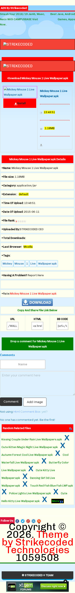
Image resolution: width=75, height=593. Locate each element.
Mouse (19, 263)
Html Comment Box (26, 411)
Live (33, 263)
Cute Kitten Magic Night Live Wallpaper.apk (29, 447)
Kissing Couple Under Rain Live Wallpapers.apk (31, 439)
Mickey (7, 263)
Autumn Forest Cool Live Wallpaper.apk (27, 454)
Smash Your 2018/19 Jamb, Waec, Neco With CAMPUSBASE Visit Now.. (22, 19)
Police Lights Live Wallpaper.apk (30, 493)
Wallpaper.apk (47, 263)
